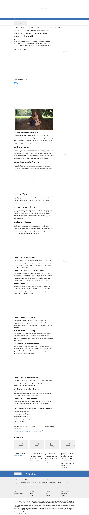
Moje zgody (47, 479)
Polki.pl (46, 493)
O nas (34, 479)
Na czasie (16, 18)
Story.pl (63, 495)
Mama (15, 450)
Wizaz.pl (31, 495)
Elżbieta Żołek (23, 79)
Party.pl (31, 493)
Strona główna (16, 30)
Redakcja (40, 479)
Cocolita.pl (47, 495)
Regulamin (17, 479)
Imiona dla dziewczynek (25, 30)
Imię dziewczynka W (30, 431)
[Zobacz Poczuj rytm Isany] (21, 444)
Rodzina (47, 450)
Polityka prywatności (26, 479)
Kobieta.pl (47, 491)
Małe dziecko (33, 450)
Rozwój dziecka (64, 450)
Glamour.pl (32, 491)
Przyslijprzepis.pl (64, 493)
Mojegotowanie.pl (65, 491)
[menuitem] (16, 27)
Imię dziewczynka (19, 431)
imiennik (39, 431)
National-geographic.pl (18, 493)
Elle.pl (15, 491)
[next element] (75, 454)
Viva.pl (15, 495)
